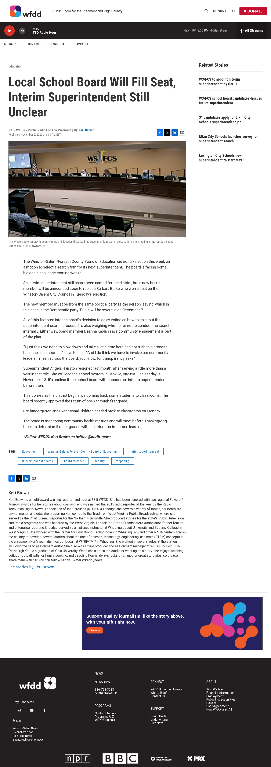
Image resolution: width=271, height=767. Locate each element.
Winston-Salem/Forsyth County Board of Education (82, 451)
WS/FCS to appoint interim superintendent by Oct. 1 (219, 81)
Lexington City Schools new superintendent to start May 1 (222, 157)
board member (74, 461)
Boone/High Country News (28, 739)
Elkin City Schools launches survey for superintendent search (228, 138)
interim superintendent (143, 451)
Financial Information (220, 692)
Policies (211, 703)
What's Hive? (159, 692)
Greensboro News (23, 732)
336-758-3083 (104, 689)
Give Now (157, 723)
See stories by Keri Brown (31, 566)
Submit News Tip (106, 693)
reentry (100, 461)
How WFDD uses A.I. (219, 709)
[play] (9, 30)
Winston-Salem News (25, 728)
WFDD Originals (105, 720)
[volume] (22, 31)
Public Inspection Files (220, 699)
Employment (215, 696)
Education (15, 66)
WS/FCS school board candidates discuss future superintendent (230, 100)
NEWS (99, 673)
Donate (95, 630)
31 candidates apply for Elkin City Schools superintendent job (224, 119)
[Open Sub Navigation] (16, 44)
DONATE (255, 11)
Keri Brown (86, 130)
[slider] (29, 30)
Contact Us (158, 696)
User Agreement (217, 706)
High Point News (22, 735)
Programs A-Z (104, 716)
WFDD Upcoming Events (166, 689)
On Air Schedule (105, 713)
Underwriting (159, 719)
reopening (123, 461)
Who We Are (214, 689)
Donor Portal (225, 11)
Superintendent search (37, 461)
